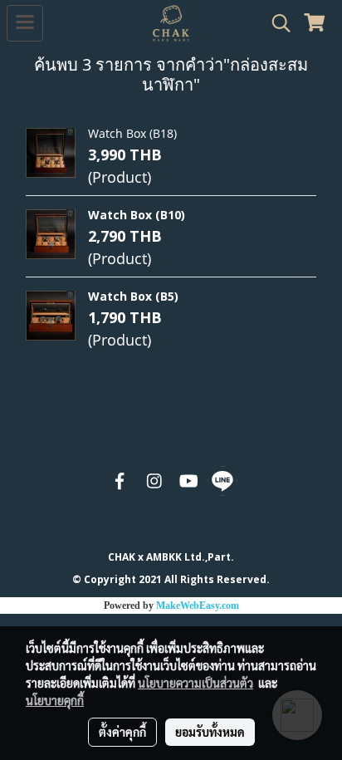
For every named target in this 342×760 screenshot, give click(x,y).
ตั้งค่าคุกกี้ (122, 731)
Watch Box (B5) (133, 296)
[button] (275, 23)
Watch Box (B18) (132, 133)
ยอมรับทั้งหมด (210, 731)
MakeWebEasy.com (197, 605)
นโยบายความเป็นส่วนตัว (195, 682)
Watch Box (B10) (136, 215)
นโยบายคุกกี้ (55, 700)
